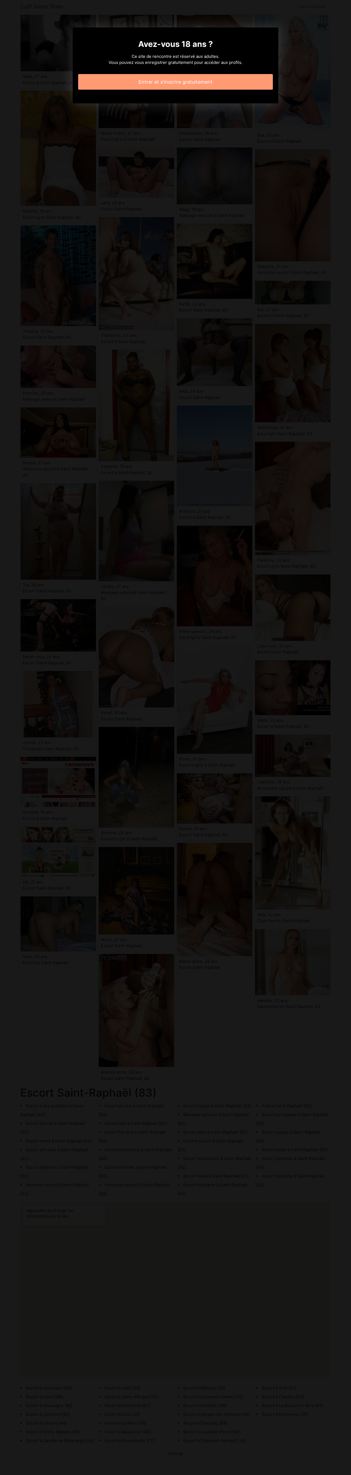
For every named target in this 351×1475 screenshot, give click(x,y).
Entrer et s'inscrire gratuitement (175, 82)
